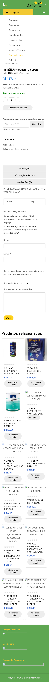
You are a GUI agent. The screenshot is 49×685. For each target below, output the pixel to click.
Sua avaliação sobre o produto (19, 289)
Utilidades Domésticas (19, 73)
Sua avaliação (10, 283)
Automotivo (14, 30)
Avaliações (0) (24, 182)
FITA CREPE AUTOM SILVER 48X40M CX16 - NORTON (40, 69)
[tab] (24, 168)
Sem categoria (16, 55)
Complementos (16, 35)
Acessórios (14, 25)
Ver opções (34, 417)
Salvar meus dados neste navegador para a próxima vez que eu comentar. (24, 272)
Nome (7, 240)
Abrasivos (13, 20)
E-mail (7, 254)
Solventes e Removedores (12, 62)
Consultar (36, 124)
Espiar (21, 339)
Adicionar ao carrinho (17, 108)
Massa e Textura (17, 50)
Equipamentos (15, 40)
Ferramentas (15, 45)
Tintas (12, 68)
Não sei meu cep (11, 129)
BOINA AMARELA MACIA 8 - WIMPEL (44, 69)
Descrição (24, 168)
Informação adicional (24, 175)
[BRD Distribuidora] (5, 4)
